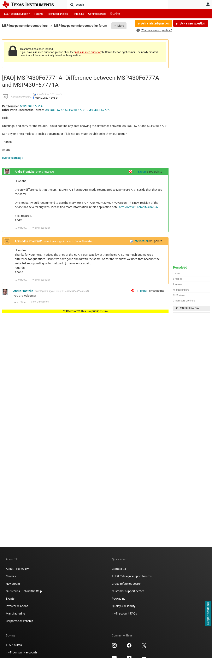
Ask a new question (192, 23)
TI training (78, 13)
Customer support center (128, 591)
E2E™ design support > (17, 13)
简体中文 (115, 13)
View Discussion (41, 227)
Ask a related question (155, 23)
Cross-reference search (126, 583)
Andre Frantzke (25, 171)
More (120, 25)
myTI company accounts (21, 652)
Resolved (180, 267)
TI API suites (14, 645)
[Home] (31, 4)
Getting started (97, 13)
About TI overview (17, 568)
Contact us (119, 568)
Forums (38, 13)
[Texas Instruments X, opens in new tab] (144, 646)
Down (26, 229)
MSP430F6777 (54, 110)
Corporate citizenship (19, 621)
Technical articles (57, 13)
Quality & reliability (123, 606)
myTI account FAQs (124, 613)
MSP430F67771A (31, 106)
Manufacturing (15, 613)
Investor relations (17, 606)
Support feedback (208, 613)
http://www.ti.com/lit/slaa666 (138, 207)
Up (16, 229)
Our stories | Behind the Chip (24, 591)
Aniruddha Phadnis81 (23, 96)
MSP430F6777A (189, 308)
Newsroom (13, 583)
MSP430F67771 (75, 110)
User (208, 4)
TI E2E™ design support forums (132, 576)
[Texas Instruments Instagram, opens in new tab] (114, 646)
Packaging (118, 598)
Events (10, 598)
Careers (11, 576)
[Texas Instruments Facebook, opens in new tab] (129, 646)
